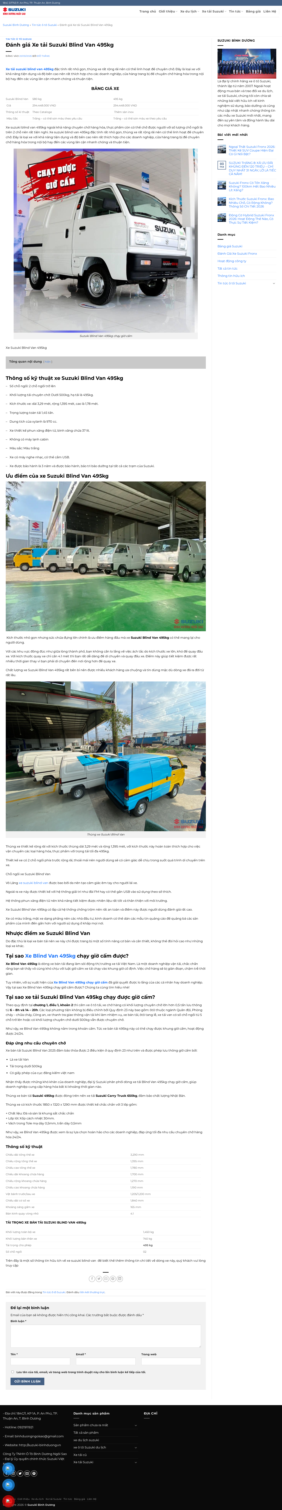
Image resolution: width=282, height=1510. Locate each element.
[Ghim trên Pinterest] (113, 1279)
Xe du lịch (188, 11)
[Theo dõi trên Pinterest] (34, 1473)
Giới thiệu (167, 11)
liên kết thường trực (92, 1292)
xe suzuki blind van (33, 883)
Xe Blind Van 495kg (50, 956)
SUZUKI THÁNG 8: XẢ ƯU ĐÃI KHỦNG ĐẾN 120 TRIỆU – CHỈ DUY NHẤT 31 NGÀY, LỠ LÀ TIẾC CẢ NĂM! (252, 168)
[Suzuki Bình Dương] (14, 11)
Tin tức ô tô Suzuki (44, 25)
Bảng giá (253, 11)
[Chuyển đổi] (274, 283)
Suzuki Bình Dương (16, 25)
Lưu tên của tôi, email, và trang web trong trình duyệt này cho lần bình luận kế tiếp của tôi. (81, 1372)
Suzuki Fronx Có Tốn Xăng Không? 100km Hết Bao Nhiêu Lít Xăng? (252, 186)
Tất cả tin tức (227, 268)
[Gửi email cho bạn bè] (106, 1279)
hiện (48, 361)
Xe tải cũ (80, 1455)
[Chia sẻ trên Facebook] (92, 1279)
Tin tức (235, 11)
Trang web (149, 1354)
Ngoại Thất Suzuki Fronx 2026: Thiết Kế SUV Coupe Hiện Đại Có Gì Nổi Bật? (252, 150)
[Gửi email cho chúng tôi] (27, 1473)
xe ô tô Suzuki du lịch (89, 1447)
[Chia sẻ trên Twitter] (99, 1279)
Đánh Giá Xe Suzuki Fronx (237, 253)
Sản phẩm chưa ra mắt (90, 1425)
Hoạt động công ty (232, 261)
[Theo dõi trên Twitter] (20, 1473)
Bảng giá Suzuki (230, 246)
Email (81, 1354)
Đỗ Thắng (43, 56)
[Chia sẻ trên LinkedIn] (120, 1279)
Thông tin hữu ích (231, 275)
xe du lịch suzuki (86, 1440)
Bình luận (18, 1321)
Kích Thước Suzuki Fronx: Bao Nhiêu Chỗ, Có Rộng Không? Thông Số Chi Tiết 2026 (251, 202)
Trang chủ (147, 11)
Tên (14, 1354)
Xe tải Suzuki (213, 11)
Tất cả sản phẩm (86, 1432)
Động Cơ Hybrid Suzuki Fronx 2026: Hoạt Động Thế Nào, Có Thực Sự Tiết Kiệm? (251, 218)
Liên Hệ (269, 11)
